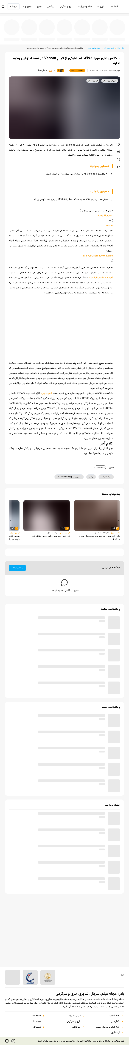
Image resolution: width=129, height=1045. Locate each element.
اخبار (116, 6)
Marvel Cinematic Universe (98, 256)
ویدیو (39, 6)
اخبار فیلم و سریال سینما (108, 1027)
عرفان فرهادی (115, 70)
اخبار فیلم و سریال (93, 48)
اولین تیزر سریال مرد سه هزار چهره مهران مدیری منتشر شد (99, 543)
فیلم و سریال (86, 6)
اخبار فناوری (114, 1016)
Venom (109, 226)
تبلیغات (13, 6)
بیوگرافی (50, 6)
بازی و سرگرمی (66, 6)
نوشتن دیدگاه (17, 573)
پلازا (119, 48)
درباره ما (37, 1021)
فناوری (102, 6)
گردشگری (115, 1033)
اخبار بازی (115, 1021)
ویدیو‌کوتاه (27, 6)
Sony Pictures (105, 216)
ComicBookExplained (101, 278)
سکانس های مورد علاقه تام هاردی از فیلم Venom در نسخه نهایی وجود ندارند (55, 48)
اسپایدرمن (46, 398)
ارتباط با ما (36, 1016)
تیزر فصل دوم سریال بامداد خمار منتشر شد (51, 541)
